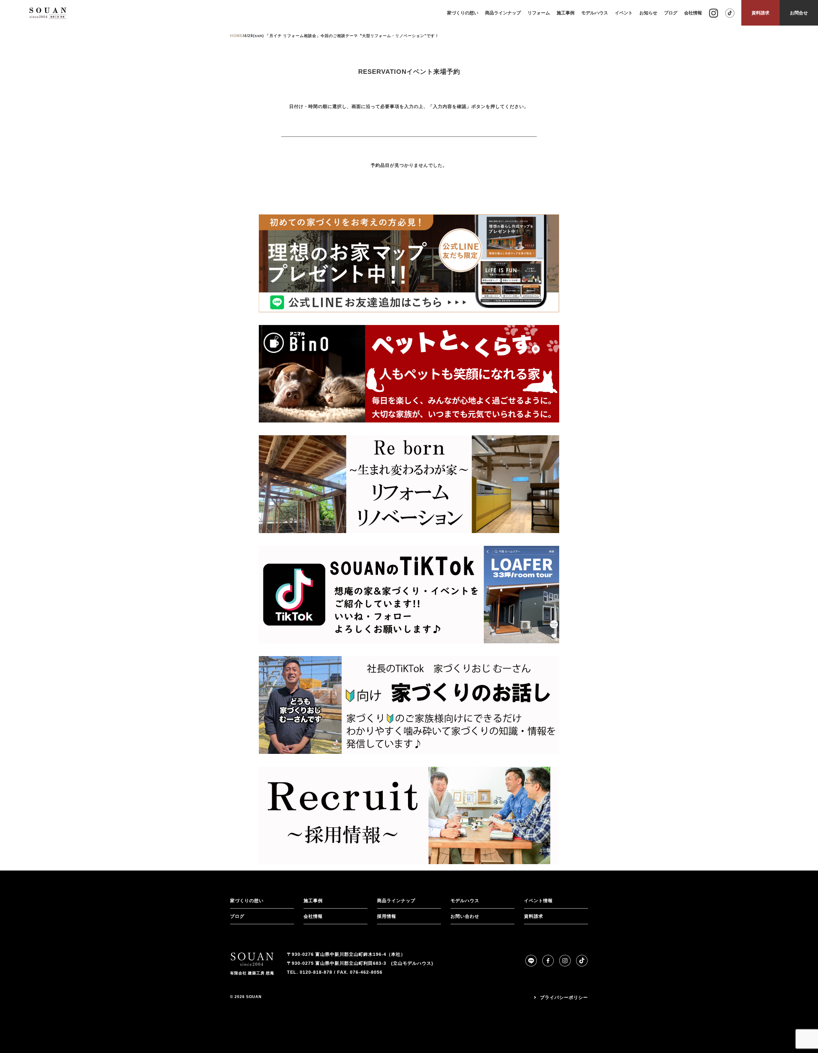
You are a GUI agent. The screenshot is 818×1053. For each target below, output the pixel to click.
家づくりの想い (247, 900)
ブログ (237, 916)
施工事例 (313, 900)
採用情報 (386, 916)
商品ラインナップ (396, 900)
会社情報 (313, 916)
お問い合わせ (465, 916)
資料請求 (533, 916)
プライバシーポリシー (564, 997)
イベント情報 (538, 900)
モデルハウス (465, 900)
